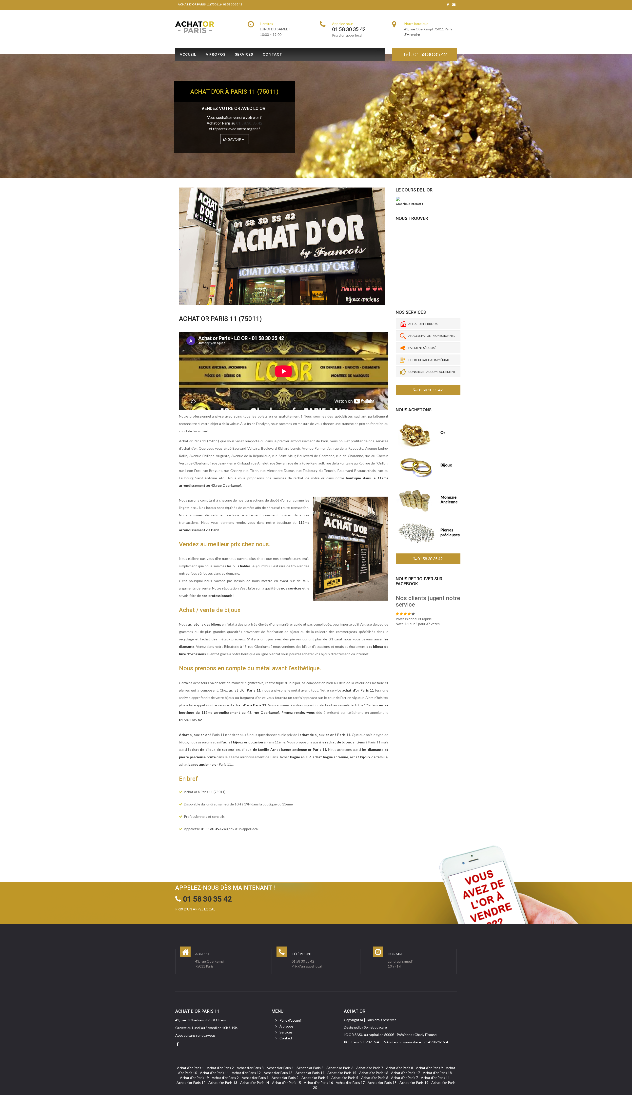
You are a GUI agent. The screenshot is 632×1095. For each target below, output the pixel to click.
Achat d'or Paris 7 (369, 1068)
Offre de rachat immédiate (429, 360)
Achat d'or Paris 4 (280, 1068)
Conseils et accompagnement (431, 372)
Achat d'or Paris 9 (429, 1068)
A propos (215, 54)
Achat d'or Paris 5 (309, 1068)
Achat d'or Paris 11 (214, 1073)
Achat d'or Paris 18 (437, 1073)
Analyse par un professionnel (431, 335)
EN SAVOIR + (233, 139)
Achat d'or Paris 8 (399, 1068)
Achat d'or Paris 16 (373, 1073)
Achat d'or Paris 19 (194, 1077)
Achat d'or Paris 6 (339, 1068)
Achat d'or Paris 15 (341, 1073)
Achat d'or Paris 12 (246, 1073)
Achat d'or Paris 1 (190, 1068)
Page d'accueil (290, 1020)
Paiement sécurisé (422, 348)
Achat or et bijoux (423, 324)
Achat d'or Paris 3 (250, 1068)
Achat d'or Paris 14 (310, 1073)
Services (244, 54)
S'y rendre (412, 34)
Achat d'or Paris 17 (405, 1073)
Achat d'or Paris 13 (278, 1073)
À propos (286, 1026)
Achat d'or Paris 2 (220, 1068)
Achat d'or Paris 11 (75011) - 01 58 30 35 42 (210, 4)
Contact (272, 54)
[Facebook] (448, 4)
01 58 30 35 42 (430, 389)
